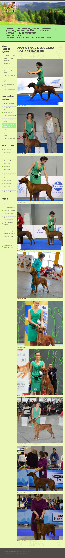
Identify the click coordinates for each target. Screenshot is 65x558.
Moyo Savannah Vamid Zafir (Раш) (9, 76)
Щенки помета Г (7, 158)
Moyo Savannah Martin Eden (9, 89)
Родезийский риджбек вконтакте (8, 214)
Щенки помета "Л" (7, 177)
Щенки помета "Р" (7, 191)
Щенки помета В (7, 155)
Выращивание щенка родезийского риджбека (8, 246)
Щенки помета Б (7, 152)
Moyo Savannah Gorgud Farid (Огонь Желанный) (10, 80)
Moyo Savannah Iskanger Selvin (9, 85)
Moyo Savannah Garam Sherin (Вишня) (10, 116)
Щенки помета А (7, 149)
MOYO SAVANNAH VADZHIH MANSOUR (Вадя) (8, 70)
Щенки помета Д (7, 160)
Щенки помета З (7, 169)
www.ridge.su (9, 553)
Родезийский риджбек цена (9, 210)
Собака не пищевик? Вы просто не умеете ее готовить (9, 232)
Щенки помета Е (7, 163)
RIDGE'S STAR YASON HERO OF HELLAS (9, 59)
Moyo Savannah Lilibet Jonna (9, 138)
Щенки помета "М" (8, 180)
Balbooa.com (44, 545)
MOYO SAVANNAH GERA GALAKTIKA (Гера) (9, 125)
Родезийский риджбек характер (8, 241)
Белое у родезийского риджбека (8, 223)
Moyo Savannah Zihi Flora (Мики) (9, 134)
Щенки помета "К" (7, 174)
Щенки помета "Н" (7, 183)
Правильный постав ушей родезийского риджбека (9, 228)
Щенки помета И (7, 172)
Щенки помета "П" (7, 189)
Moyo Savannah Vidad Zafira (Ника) (9, 120)
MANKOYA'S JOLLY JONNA (8, 108)
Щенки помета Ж (7, 166)
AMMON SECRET (8, 66)
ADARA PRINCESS (8, 112)
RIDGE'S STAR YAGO (8, 63)
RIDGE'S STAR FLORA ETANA (9, 104)
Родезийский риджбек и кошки (8, 237)
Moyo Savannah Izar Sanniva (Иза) (9, 130)
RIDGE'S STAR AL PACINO (9, 55)
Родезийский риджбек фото (9, 207)
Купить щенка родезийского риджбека (9, 203)
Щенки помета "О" (7, 186)
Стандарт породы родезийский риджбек (8, 218)
